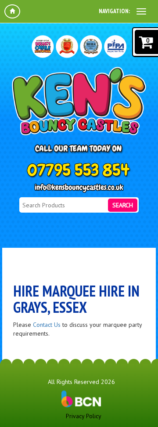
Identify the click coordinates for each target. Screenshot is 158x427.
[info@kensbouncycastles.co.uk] (79, 188)
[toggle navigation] (141, 11)
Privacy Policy (83, 416)
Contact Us (47, 325)
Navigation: (114, 11)
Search (122, 205)
